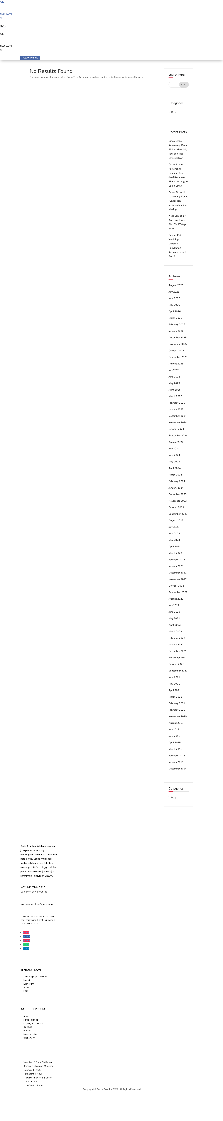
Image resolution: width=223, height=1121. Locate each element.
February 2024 (177, 481)
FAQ (26, 990)
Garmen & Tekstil (32, 1069)
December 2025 (178, 337)
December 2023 (178, 494)
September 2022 (178, 592)
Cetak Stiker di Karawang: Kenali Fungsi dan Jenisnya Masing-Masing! (178, 201)
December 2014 (178, 768)
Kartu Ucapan (30, 1081)
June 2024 (174, 455)
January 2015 (176, 762)
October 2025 (176, 350)
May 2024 (174, 461)
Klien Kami (29, 983)
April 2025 (175, 389)
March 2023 (175, 553)
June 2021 (174, 677)
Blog (173, 112)
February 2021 (177, 703)
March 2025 (175, 396)
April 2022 (175, 625)
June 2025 (174, 376)
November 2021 (178, 657)
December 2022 (178, 572)
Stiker (26, 1016)
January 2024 (176, 487)
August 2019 (176, 723)
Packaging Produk (33, 1073)
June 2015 (174, 736)
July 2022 (174, 605)
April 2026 (175, 311)
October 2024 (176, 429)
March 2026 (175, 318)
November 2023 (178, 501)
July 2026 (174, 292)
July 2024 (174, 448)
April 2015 (175, 742)
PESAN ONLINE (30, 57)
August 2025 (176, 363)
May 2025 (174, 383)
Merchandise (30, 1034)
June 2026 (174, 298)
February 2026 (177, 324)
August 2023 (176, 520)
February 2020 (177, 710)
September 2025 (178, 357)
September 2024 (178, 435)
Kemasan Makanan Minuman (39, 1066)
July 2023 (174, 527)
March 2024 (175, 474)
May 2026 (174, 305)
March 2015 (175, 749)
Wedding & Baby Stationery (38, 1062)
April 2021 (175, 690)
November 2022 (178, 579)
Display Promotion (33, 1023)
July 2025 (174, 370)
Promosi (28, 1030)
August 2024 (176, 442)
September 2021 (178, 670)
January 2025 (176, 409)
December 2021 (178, 651)
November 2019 (178, 716)
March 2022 (175, 631)
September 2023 (178, 514)
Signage (28, 1026)
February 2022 (177, 638)
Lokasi (27, 980)
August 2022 (176, 599)
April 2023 (175, 546)
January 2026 (176, 331)
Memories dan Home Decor (37, 1077)
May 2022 (174, 618)
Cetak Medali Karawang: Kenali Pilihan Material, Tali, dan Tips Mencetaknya (178, 149)
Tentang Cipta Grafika (35, 976)
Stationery (29, 1037)
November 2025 (178, 344)
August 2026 (176, 285)
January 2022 (176, 644)
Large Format (31, 1019)
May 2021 (174, 683)
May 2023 (174, 540)
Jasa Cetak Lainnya (33, 1085)
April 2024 (175, 468)
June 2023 (174, 533)
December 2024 (178, 416)
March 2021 (175, 697)
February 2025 (177, 403)
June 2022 (174, 612)
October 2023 (176, 507)
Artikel (27, 987)
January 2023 (176, 566)
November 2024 (178, 422)
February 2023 (177, 559)
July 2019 (174, 729)
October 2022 (176, 585)
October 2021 (176, 664)
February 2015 (177, 755)
